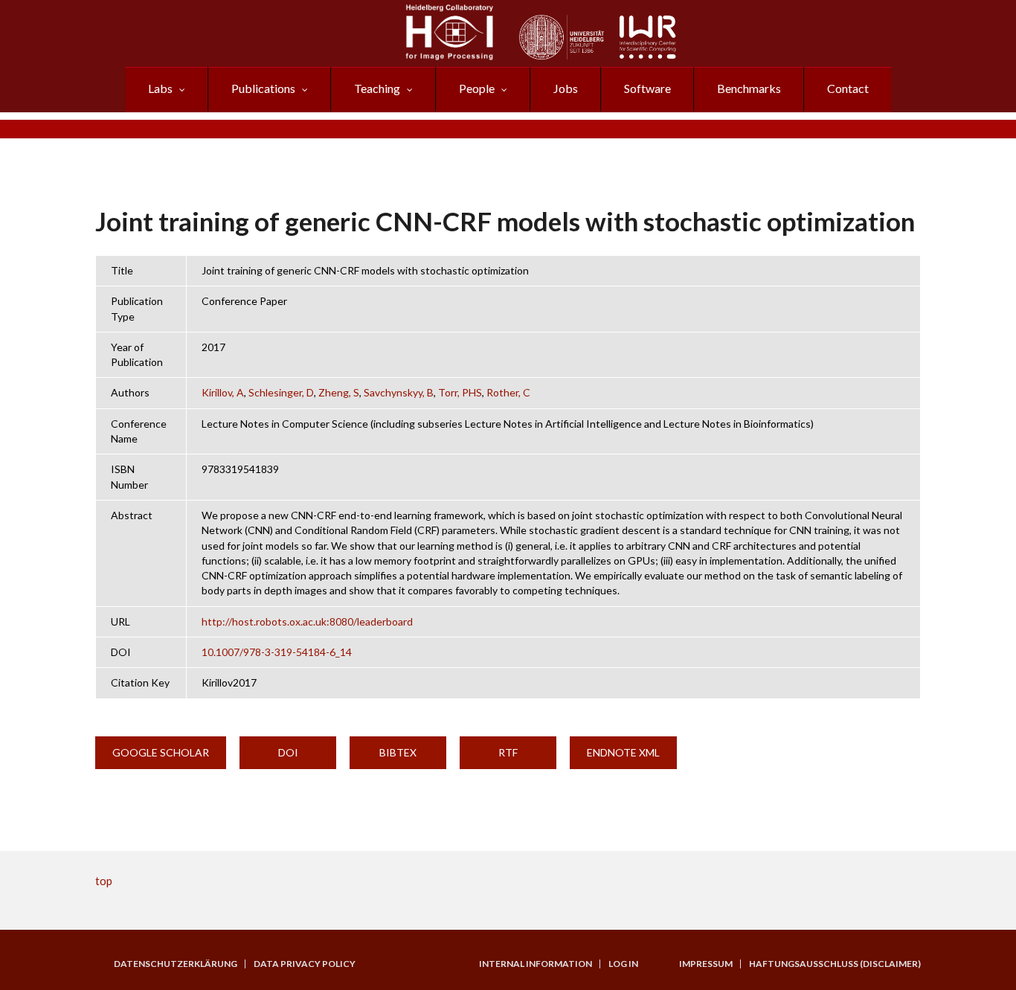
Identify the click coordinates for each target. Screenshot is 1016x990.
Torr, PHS (460, 392)
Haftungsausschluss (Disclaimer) (835, 964)
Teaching (377, 88)
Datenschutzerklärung (175, 964)
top (103, 880)
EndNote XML (623, 752)
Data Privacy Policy (305, 964)
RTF (508, 752)
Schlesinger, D (281, 392)
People (477, 88)
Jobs (565, 88)
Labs (160, 88)
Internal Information (535, 964)
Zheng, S (338, 392)
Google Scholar (160, 752)
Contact (848, 88)
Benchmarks (749, 88)
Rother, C (508, 392)
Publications (263, 88)
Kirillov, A (223, 392)
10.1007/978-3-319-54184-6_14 (277, 652)
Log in (623, 964)
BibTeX (398, 752)
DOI (288, 752)
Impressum (706, 964)
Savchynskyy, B (399, 392)
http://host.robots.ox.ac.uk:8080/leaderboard (307, 621)
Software (647, 88)
